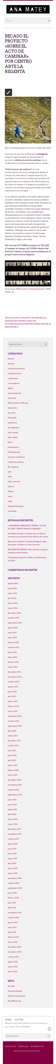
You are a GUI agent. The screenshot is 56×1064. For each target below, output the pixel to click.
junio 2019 (12, 854)
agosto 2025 (13, 628)
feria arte (12, 413)
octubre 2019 (13, 839)
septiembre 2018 (15, 888)
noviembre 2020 (15, 785)
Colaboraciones (14, 374)
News (10, 442)
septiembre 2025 (15, 623)
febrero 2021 (13, 770)
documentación (14, 393)
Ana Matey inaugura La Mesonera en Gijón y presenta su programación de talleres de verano (28, 535)
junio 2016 (12, 927)
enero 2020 (13, 824)
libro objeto (13, 437)
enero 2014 (12, 971)
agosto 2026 (13, 583)
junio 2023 (12, 692)
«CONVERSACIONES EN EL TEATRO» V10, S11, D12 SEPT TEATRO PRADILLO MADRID (27, 527)
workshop (12, 511)
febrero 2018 (13, 898)
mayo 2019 (12, 859)
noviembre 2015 (14, 952)
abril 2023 (12, 696)
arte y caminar (32, 318)
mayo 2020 (12, 810)
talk (9, 472)
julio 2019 (12, 849)
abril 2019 (12, 863)
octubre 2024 (13, 647)
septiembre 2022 (15, 726)
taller (10, 477)
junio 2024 (12, 652)
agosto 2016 (13, 922)
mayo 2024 (12, 657)
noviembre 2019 (15, 834)
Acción (11, 359)
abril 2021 (12, 760)
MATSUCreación (10, 1046)
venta (10, 496)
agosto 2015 (13, 962)
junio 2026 (12, 588)
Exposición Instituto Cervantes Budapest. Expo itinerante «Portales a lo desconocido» (27, 543)
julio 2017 (12, 903)
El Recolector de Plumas (18, 403)
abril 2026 (12, 598)
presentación (13, 447)
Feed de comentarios (17, 996)
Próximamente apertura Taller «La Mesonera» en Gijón (27, 559)
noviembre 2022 (15, 716)
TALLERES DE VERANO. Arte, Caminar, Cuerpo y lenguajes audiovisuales (28, 551)
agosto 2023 (13, 687)
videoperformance (16, 506)
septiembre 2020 (15, 795)
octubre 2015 (13, 957)
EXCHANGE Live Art (37, 1046)
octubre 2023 (13, 682)
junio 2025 (12, 633)
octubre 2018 (13, 883)
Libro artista (13, 432)
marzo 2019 (13, 868)
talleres (11, 486)
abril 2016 (12, 932)
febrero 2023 (13, 706)
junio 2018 (12, 893)
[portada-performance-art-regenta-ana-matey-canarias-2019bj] (28, 120)
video (10, 501)
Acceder (11, 986)
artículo (11, 364)
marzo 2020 (13, 819)
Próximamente (14, 452)
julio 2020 (12, 800)
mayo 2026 (12, 593)
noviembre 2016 (15, 913)
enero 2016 (13, 942)
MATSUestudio (23, 1046)
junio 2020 (12, 805)
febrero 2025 (13, 642)
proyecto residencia (16, 457)
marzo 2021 (13, 765)
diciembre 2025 (14, 613)
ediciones (12, 398)
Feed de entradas (15, 991)
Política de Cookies (34, 1051)
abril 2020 (12, 814)
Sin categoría (13, 467)
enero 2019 (13, 873)
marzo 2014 (13, 967)
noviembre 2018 (15, 878)
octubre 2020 (13, 790)
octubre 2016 (13, 918)
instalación (12, 423)
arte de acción (17, 318)
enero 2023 (13, 711)
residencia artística (16, 462)
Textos (10, 491)
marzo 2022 (13, 736)
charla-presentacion (16, 369)
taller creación (14, 482)
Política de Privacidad (20, 1051)
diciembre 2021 (14, 741)
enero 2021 (12, 775)
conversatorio (14, 383)
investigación (13, 428)
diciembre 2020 (14, 780)
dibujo (10, 388)
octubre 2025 (13, 618)
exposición (12, 408)
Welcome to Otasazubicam (30, 289)
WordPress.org (14, 1001)
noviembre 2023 (15, 677)
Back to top (49, 1029)
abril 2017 (12, 908)
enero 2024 (13, 667)
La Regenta (42, 154)
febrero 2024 (13, 662)
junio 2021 (12, 755)
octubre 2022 (13, 721)
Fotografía (12, 418)
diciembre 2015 (14, 947)
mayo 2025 (12, 638)
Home (8, 1020)
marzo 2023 (13, 701)
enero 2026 (13, 608)
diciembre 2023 (14, 672)
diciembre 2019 (14, 829)
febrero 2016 (13, 937)
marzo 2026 (13, 603)
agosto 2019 (13, 844)
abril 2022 (12, 731)
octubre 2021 (13, 746)
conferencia (13, 378)
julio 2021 (12, 750)
